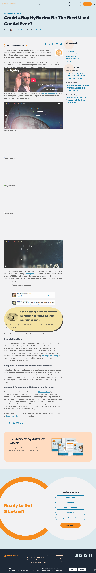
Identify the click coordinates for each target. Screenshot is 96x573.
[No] (94, 569)
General (68, 61)
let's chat (69, 525)
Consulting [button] (31, 4)
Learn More (74, 569)
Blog (18, 13)
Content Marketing (72, 49)
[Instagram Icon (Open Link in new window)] (80, 555)
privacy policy (57, 570)
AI (67, 47)
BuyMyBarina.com (49, 93)
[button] (94, 4)
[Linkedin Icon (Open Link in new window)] (76, 555)
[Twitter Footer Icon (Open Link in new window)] (85, 555)
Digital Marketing (71, 56)
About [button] (54, 4)
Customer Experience (73, 54)
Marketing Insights (9, 13)
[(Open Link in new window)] (90, 555)
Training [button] (38, 4)
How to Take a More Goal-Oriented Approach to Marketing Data (77, 88)
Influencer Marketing (72, 59)
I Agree (82, 569)
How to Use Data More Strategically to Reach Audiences (76, 100)
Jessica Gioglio (18, 30)
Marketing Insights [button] (62, 4)
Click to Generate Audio (15, 45)
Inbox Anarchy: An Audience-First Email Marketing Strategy (75, 75)
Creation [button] (43, 4)
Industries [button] (49, 4)
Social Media (40, 30)
